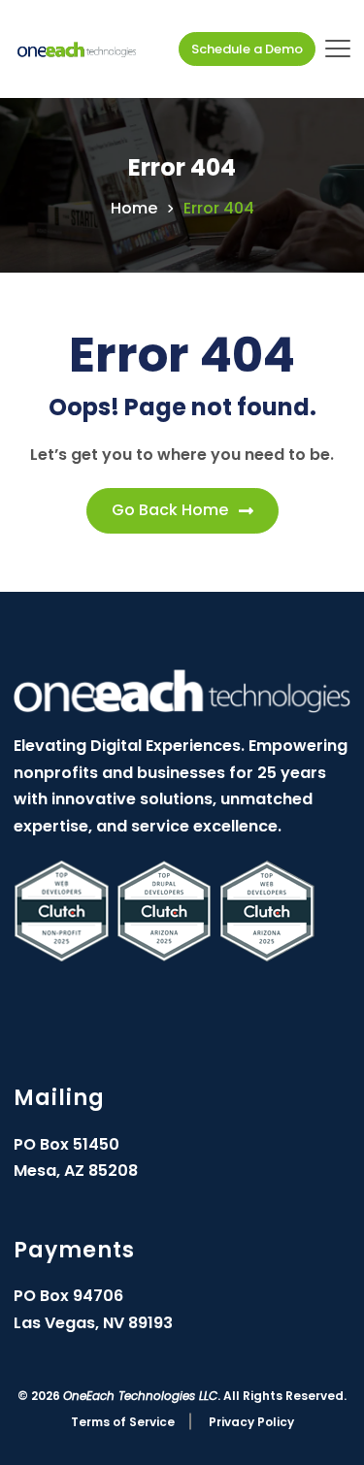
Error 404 (218, 208)
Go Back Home (170, 510)
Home (134, 208)
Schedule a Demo (247, 49)
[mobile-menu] (337, 48)
